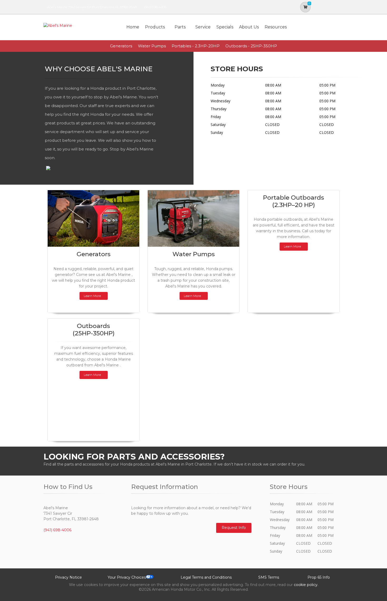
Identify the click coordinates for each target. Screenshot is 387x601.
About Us (249, 26)
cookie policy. (306, 584)
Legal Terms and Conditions (206, 577)
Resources (276, 26)
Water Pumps (152, 45)
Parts (180, 26)
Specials (224, 26)
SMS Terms (268, 577)
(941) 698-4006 (155, 7)
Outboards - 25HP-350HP (251, 45)
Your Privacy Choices (127, 577)
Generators (121, 45)
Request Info (234, 527)
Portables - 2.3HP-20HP (196, 45)
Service (203, 26)
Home (132, 26)
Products (155, 26)
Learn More (92, 296)
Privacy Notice (68, 577)
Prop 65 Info (318, 577)
